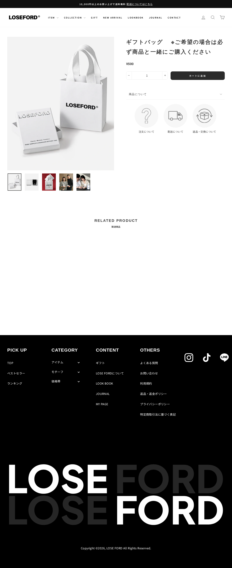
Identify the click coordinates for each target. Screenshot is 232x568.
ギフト (100, 363)
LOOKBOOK (135, 17)
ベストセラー (16, 373)
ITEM (52, 17)
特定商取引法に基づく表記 (158, 414)
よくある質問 (149, 363)
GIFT (94, 17)
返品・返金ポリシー (153, 393)
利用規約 (146, 383)
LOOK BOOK (104, 383)
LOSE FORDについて (110, 373)
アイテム (57, 362)
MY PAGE (102, 404)
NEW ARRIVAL (112, 17)
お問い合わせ (149, 373)
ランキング (14, 383)
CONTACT (174, 17)
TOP (10, 363)
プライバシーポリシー (155, 404)
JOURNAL (155, 17)
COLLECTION (73, 17)
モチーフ (57, 372)
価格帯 (55, 381)
